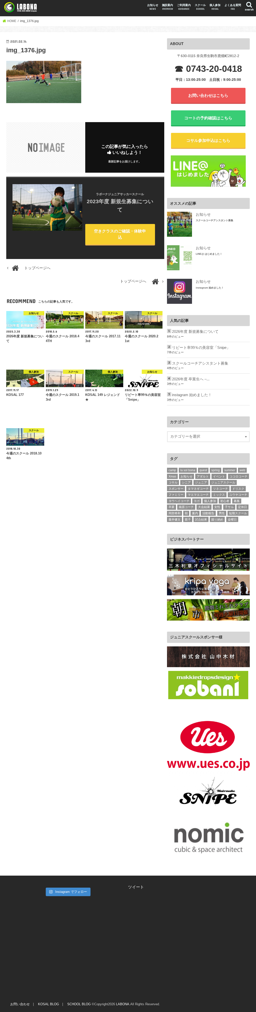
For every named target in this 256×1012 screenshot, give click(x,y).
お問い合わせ (20, 1004)
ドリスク (238, 488)
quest (203, 470)
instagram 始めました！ (210, 287)
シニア (186, 482)
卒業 (171, 507)
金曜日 (232, 519)
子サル (229, 507)
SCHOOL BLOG (79, 1004)
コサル (173, 482)
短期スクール (238, 513)
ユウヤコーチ (238, 494)
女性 (217, 507)
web (242, 470)
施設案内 (167, 7)
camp (172, 470)
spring (215, 470)
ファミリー (176, 494)
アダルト (203, 476)
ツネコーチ (220, 488)
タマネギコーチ (198, 488)
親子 (188, 519)
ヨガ (197, 501)
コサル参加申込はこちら (208, 140)
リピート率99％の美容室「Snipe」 (201, 348)
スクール (200, 7)
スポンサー (176, 488)
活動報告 (208, 513)
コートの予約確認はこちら (208, 118)
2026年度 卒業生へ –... (191, 379)
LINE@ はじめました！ (209, 253)
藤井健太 (174, 519)
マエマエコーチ (198, 494)
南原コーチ (186, 507)
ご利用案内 (184, 7)
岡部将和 (174, 513)
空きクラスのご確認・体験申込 (120, 234)
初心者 (224, 501)
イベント (219, 476)
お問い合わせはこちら (208, 95)
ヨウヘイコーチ (179, 501)
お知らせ (152, 7)
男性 (222, 513)
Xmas (172, 476)
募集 (237, 501)
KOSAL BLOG (48, 1004)
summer (229, 470)
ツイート (136, 887)
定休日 (242, 507)
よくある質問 (232, 7)
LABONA (122, 1004)
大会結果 (204, 507)
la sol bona (187, 470)
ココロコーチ (239, 476)
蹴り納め (217, 519)
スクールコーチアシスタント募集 (214, 220)
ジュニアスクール (223, 482)
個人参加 (215, 7)
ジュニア (201, 482)
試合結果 (201, 519)
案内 (195, 513)
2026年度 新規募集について (195, 332)
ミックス (219, 494)
